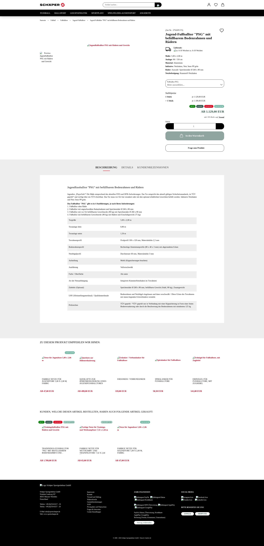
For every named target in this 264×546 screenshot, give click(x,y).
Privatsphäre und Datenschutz (96, 507)
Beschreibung (106, 167)
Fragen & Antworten (94, 509)
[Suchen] (158, 4)
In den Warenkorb (194, 135)
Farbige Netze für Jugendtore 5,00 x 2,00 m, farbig (54, 381)
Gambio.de (148, 538)
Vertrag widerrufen (144, 523)
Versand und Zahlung (94, 497)
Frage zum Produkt (196, 148)
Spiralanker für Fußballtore (164, 380)
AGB (89, 504)
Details (127, 167)
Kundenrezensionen (153, 167)
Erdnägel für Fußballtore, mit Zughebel (202, 381)
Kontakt (89, 495)
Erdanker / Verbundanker (131, 379)
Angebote (145, 13)
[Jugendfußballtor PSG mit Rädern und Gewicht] (108, 58)
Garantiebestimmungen (94, 502)
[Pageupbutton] (7, 542)
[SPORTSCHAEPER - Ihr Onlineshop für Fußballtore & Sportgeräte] (53, 5)
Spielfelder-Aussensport (122, 13)
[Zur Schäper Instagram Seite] (188, 497)
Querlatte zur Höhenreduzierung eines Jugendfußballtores (93, 381)
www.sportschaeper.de (51, 514)
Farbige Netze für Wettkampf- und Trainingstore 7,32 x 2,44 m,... (92, 450)
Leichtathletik (78, 13)
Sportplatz (97, 13)
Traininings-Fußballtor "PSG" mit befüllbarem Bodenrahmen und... (55, 450)
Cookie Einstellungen (94, 512)
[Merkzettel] (215, 5)
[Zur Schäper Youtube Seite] (188, 500)
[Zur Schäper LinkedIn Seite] (202, 500)
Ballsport (60, 13)
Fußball (45, 13)
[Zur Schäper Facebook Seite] (203, 497)
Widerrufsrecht (92, 499)
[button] (209, 5)
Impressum (90, 492)
